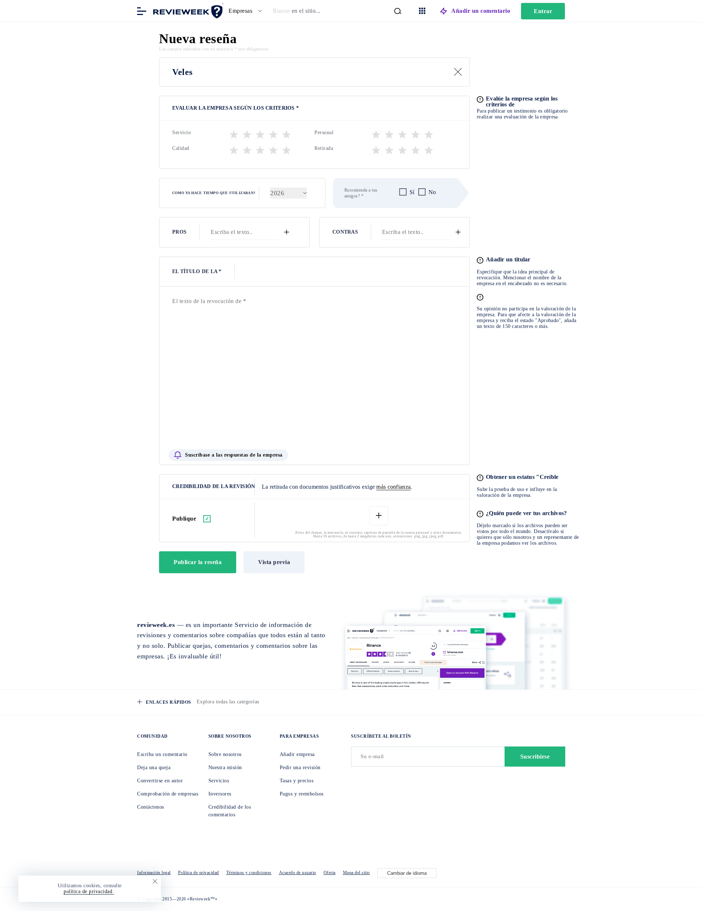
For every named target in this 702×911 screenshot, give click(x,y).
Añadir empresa (297, 754)
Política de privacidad (198, 872)
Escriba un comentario (162, 754)
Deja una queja (153, 767)
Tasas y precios (297, 780)
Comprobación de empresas (167, 794)
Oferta (330, 872)
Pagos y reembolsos (302, 794)
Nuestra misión (225, 767)
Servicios (218, 780)
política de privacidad (89, 891)
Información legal (154, 872)
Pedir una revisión (300, 767)
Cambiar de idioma (407, 873)
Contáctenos (150, 807)
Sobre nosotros (225, 754)
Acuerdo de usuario (297, 872)
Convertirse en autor (160, 780)
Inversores (219, 794)
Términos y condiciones (249, 872)
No (432, 192)
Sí (412, 192)
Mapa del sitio (356, 872)
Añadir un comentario (480, 11)
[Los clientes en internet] (186, 10)
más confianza (393, 487)
